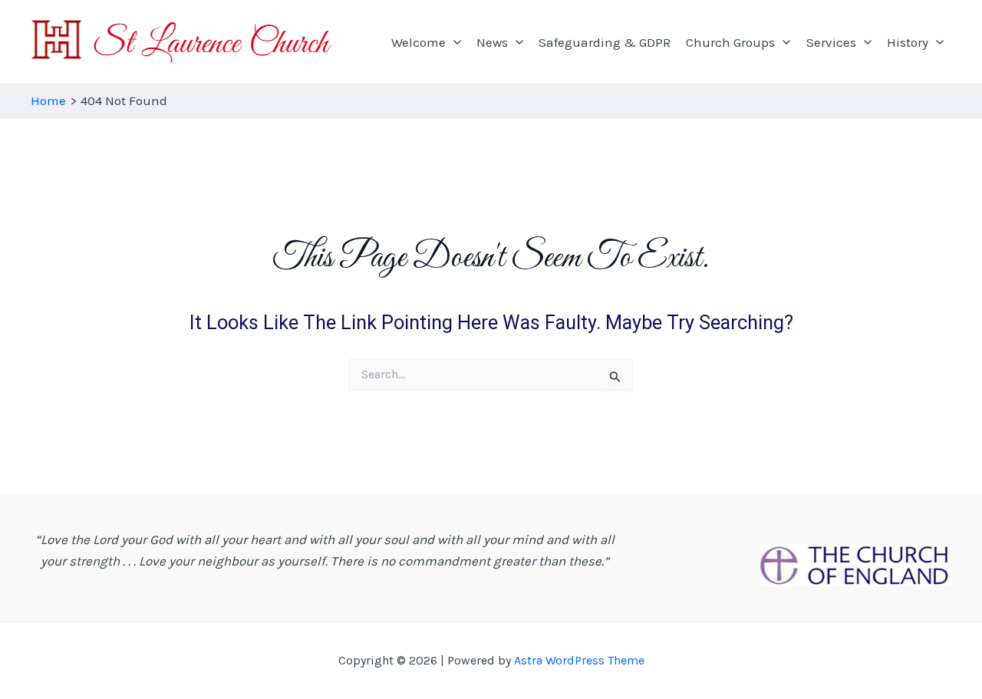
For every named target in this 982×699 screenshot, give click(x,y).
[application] (453, 42)
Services (831, 42)
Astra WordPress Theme (579, 660)
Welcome (418, 42)
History (907, 42)
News (492, 42)
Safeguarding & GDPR (605, 42)
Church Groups (730, 42)
